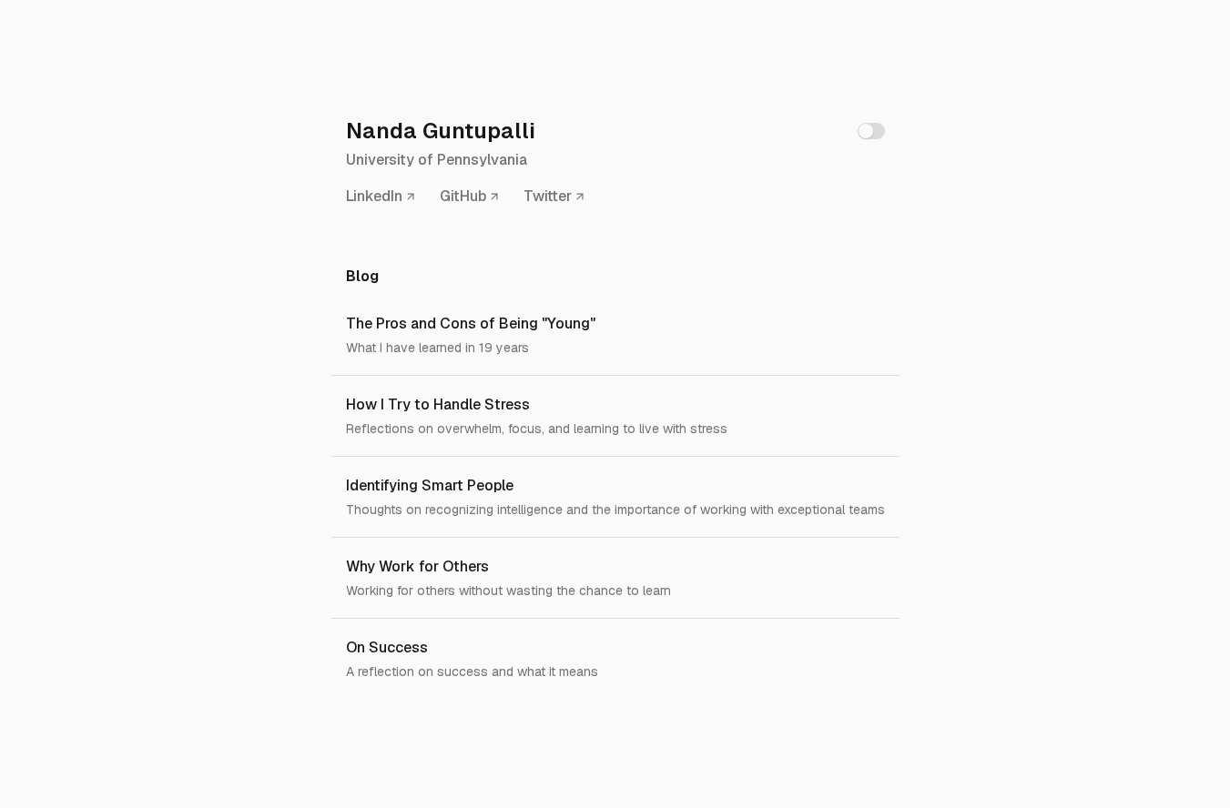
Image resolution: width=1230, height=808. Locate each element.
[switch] (871, 131)
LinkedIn (374, 196)
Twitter (548, 196)
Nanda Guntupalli (440, 130)
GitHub (463, 196)
